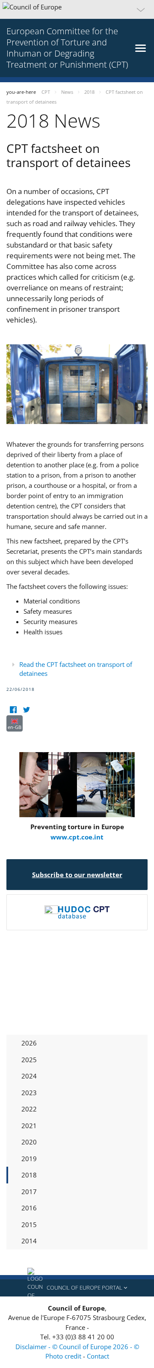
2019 (29, 1158)
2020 (29, 1142)
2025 (29, 1059)
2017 (29, 1191)
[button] (77, 9)
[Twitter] (26, 710)
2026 (29, 1043)
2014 (29, 1241)
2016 (29, 1208)
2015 (29, 1224)
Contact (98, 1356)
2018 (29, 1175)
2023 (29, 1092)
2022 (29, 1109)
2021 (29, 1125)
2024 (29, 1076)
